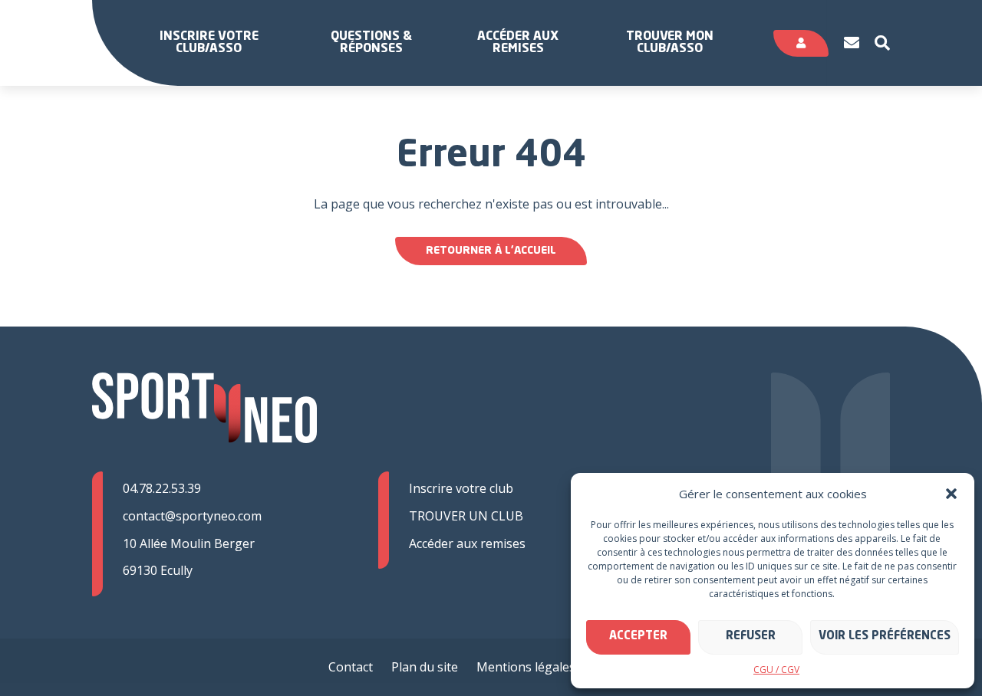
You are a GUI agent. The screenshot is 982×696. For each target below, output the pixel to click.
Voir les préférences (885, 636)
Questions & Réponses (371, 43)
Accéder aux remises (518, 43)
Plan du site (424, 666)
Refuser (751, 636)
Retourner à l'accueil (491, 250)
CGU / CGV (776, 669)
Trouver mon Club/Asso (669, 43)
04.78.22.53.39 (162, 488)
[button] (951, 493)
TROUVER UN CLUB (466, 515)
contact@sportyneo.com (192, 515)
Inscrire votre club (461, 488)
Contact (350, 666)
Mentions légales (525, 666)
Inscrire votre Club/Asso (209, 43)
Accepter (638, 636)
